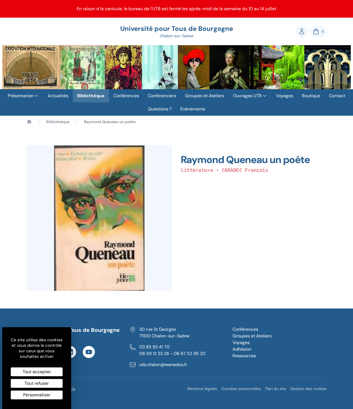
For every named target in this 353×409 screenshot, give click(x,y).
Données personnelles (241, 388)
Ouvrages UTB (247, 96)
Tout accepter (37, 372)
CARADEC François (245, 170)
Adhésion (242, 349)
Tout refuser (37, 383)
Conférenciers (162, 96)
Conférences (126, 96)
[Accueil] (29, 121)
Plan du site (275, 388)
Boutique (311, 96)
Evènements (192, 109)
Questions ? (160, 109)
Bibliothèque (91, 96)
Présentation (20, 96)
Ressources (244, 356)
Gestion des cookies (308, 388)
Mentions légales (202, 388)
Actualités (58, 96)
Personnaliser (36, 395)
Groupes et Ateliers (204, 96)
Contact (337, 96)
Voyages (284, 96)
